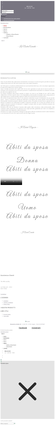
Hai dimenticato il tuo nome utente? (11, 18)
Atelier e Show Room (12, 34)
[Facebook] (3, 355)
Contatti (5, 37)
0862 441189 (29, 6)
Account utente (7, 314)
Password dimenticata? (8, 20)
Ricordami (4, 14)
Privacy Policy (6, 304)
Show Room (9, 36)
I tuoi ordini (6, 316)
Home (5, 25)
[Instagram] (3, 357)
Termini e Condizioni (8, 302)
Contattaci (3, 294)
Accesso (3, 16)
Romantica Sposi (4, 23)
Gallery (5, 32)
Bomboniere (7, 27)
